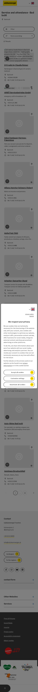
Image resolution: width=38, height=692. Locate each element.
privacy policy (29, 314)
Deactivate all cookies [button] (17, 385)
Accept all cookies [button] (17, 372)
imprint (31, 316)
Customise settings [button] (17, 378)
